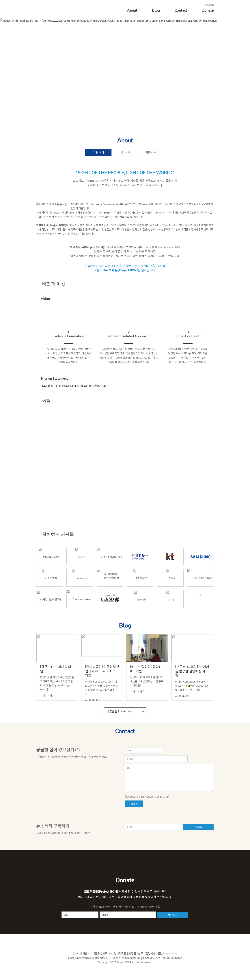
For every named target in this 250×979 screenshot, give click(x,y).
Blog (156, 10)
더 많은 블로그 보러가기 (119, 711)
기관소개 (98, 152)
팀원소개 (150, 152)
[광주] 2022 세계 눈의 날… (55, 669)
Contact (181, 10)
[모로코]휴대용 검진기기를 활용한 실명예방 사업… (192, 671)
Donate (208, 10)
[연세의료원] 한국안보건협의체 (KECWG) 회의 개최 (102, 671)
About (132, 10)
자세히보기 (46, 695)
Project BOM (48, 8)
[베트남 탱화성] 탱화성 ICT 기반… (146, 669)
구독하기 (198, 827)
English (209, 5)
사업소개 (124, 152)
